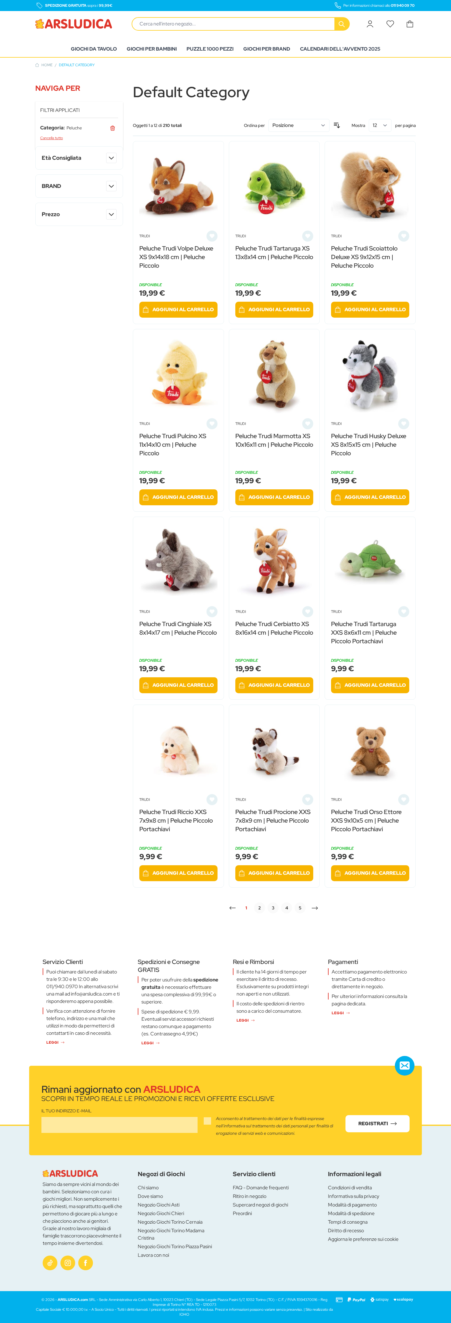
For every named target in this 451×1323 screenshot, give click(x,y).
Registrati (373, 1123)
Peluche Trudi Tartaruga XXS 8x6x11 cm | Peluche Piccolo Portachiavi (364, 632)
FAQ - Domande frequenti (261, 1187)
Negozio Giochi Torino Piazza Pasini (175, 1246)
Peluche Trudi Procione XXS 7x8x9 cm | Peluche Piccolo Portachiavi (272, 820)
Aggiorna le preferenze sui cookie (363, 1239)
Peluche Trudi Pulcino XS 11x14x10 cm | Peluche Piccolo (172, 444)
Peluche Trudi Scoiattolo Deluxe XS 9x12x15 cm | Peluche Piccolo (364, 257)
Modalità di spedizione (351, 1213)
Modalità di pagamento (352, 1205)
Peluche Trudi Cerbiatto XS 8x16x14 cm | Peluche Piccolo (274, 628)
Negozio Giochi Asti (158, 1205)
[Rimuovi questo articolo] (112, 128)
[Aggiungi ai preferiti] (212, 236)
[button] (79, 88)
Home (46, 65)
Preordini (242, 1213)
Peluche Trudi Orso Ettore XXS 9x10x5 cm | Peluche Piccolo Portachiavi (366, 820)
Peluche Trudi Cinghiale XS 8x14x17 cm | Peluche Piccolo (178, 628)
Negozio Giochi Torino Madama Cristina (171, 1234)
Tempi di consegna (348, 1222)
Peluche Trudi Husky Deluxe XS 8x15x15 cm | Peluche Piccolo (368, 444)
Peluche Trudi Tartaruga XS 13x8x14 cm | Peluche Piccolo (274, 252)
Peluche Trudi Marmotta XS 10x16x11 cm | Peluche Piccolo (274, 440)
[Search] (342, 24)
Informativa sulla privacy (353, 1196)
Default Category (77, 65)
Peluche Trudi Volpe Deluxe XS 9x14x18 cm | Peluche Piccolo (176, 257)
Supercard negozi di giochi (260, 1205)
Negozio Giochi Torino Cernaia (170, 1222)
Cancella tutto (51, 138)
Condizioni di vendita (350, 1187)
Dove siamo (150, 1196)
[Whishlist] (390, 24)
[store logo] (73, 24)
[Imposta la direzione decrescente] (337, 125)
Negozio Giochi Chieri (161, 1213)
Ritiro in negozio (249, 1196)
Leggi (52, 1042)
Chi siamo (148, 1187)
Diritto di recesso (346, 1230)
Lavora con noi (153, 1255)
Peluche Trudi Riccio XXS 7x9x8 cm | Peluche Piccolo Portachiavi (176, 820)
